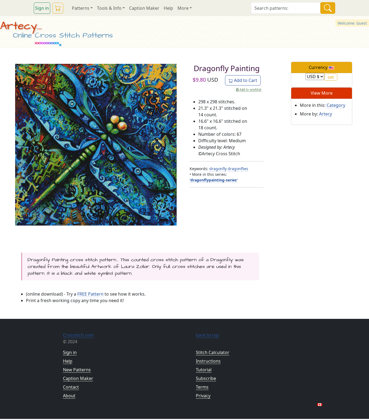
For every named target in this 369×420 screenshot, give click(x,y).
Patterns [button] (80, 8)
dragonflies (238, 168)
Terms (202, 387)
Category (336, 105)
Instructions (208, 361)
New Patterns (77, 370)
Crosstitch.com (78, 335)
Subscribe (206, 378)
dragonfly (218, 168)
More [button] (183, 8)
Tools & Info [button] (109, 8)
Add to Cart (245, 80)
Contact (71, 387)
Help (168, 8)
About (69, 396)
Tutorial (204, 370)
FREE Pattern (90, 294)
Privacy (203, 396)
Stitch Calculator (212, 352)
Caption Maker (144, 8)
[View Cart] (57, 8)
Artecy (325, 114)
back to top (207, 335)
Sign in (42, 8)
